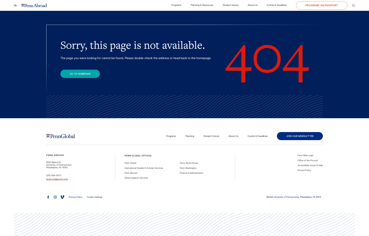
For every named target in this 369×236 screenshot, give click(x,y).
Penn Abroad (131, 173)
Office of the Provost (308, 160)
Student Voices (230, 5)
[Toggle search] (15, 5)
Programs (176, 5)
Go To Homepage (80, 73)
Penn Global (130, 163)
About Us (253, 5)
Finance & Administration (191, 173)
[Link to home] (34, 5)
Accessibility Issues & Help (310, 165)
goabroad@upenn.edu (57, 179)
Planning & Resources (202, 5)
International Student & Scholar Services (144, 168)
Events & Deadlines (277, 5)
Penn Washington (188, 168)
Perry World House (189, 163)
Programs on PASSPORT (321, 5)
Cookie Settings (94, 197)
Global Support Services (136, 178)
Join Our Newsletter (300, 136)
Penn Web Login (305, 155)
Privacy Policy (304, 170)
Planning (189, 136)
